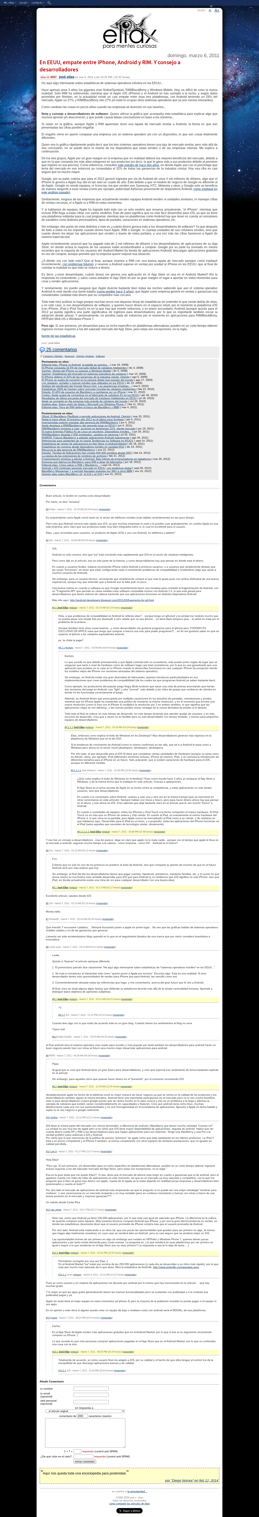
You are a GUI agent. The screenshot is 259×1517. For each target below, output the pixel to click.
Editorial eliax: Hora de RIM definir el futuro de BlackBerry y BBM (80, 407)
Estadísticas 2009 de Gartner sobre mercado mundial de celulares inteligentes (89, 389)
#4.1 (54, 607)
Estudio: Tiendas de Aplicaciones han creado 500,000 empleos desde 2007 (87, 452)
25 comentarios (61, 349)
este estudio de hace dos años (138, 165)
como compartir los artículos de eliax (129, 1503)
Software (100, 356)
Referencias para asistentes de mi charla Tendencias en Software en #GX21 (87, 440)
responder (104, 509)
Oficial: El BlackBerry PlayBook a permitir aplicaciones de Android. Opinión (86, 416)
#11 (48, 1151)
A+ (217, 10)
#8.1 (54, 999)
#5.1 (54, 887)
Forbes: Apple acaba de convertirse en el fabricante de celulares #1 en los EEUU (90, 395)
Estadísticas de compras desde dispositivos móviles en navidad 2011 (83, 446)
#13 (48, 1318)
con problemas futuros (77, 264)
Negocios (70, 356)
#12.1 (55, 1253)
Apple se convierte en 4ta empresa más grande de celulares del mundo (85, 401)
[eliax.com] (129, 30)
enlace (73, 607)
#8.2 (54, 1037)
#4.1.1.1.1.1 (83, 831)
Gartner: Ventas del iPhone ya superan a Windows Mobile (76, 370)
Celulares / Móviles (53, 356)
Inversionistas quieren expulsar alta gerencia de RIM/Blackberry (80, 422)
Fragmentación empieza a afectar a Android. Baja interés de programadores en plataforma (96, 458)
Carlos (53, 1318)
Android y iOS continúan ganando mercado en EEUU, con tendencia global (87, 468)
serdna (54, 1117)
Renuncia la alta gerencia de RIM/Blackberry (68, 449)
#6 (47, 903)
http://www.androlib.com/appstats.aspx (176, 1267)
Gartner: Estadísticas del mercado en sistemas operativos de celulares (84, 373)
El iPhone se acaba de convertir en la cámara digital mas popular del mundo (87, 379)
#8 (47, 947)
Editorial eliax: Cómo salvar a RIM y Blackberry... (71, 464)
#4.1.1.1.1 (76, 770)
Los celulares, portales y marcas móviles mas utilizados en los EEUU (83, 382)
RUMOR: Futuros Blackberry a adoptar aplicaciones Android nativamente (85, 437)
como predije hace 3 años (115, 291)
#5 (47, 850)
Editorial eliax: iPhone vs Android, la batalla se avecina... (75, 364)
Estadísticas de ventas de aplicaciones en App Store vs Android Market (84, 443)
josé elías (66, 77)
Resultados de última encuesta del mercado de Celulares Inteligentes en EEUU (89, 398)
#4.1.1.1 (69, 727)
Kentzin (69, 647)
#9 (47, 1055)
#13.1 (55, 1351)
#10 (48, 1117)
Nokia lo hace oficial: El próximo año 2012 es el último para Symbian (83, 419)
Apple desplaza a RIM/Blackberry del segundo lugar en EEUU (79, 425)
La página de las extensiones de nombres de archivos (74, 455)
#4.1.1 (61, 647)
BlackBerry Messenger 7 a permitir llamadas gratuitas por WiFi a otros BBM (87, 471)
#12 (48, 1209)
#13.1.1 (62, 1370)
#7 (47, 919)
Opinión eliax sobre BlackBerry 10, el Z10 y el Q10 (72, 474)
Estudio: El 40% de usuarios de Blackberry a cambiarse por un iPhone (84, 392)
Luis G (53, 1151)
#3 (47, 509)
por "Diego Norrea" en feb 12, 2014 (191, 1480)
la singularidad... (137, 1491)
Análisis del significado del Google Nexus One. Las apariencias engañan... (86, 386)
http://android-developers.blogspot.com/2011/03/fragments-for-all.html (112, 600)
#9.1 (54, 1086)
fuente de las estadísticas (58, 336)
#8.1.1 (61, 1015)
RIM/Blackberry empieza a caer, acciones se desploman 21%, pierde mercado (89, 428)
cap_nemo (55, 1209)
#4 (47, 540)
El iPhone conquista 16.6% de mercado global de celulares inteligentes (84, 367)
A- (210, 10)
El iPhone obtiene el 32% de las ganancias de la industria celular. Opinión (86, 376)
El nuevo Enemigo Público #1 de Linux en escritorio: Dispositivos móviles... (86, 431)
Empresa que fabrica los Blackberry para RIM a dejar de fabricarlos (82, 461)
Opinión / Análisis (85, 356)
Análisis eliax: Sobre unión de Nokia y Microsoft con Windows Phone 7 (84, 404)
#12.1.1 (62, 1274)
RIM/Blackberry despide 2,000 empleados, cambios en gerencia (80, 434)
